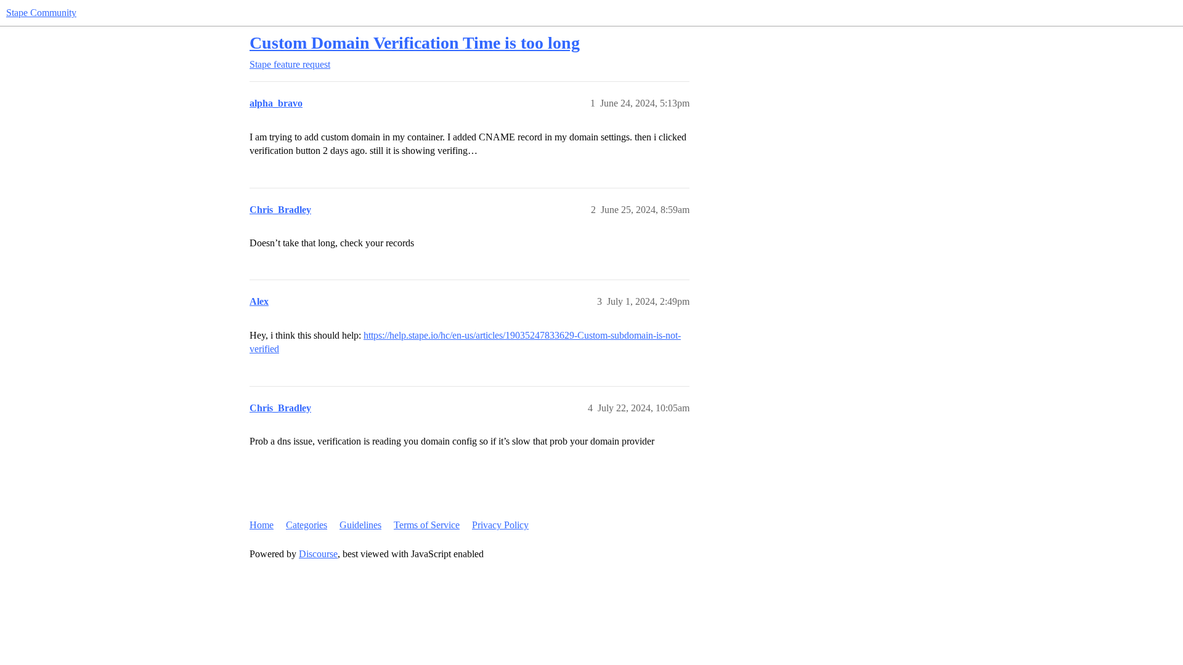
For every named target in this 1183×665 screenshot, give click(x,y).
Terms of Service (427, 525)
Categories (306, 525)
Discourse (318, 554)
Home (262, 525)
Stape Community (41, 12)
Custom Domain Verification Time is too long (415, 42)
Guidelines (360, 525)
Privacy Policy (500, 525)
